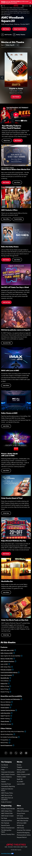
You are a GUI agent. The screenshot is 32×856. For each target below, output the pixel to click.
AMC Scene (20, 828)
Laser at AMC (21, 784)
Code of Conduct (6, 802)
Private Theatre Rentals (8, 808)
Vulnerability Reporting (8, 786)
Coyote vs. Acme (16, 88)
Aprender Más (7, 343)
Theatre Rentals (5, 721)
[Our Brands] (16, 845)
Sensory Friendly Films (7, 658)
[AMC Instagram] (11, 753)
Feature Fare (4, 683)
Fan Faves (4, 818)
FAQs (2, 769)
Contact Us (4, 767)
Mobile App (20, 825)
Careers (3, 781)
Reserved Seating (5, 704)
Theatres (19, 767)
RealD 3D (19, 779)
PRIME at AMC (21, 777)
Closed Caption (5, 707)
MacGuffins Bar (5, 678)
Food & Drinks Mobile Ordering (9, 672)
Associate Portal (6, 784)
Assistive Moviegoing (23, 832)
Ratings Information (23, 769)
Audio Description (5, 713)
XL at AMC (20, 781)
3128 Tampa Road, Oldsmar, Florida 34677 (15, 24)
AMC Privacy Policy (7, 793)
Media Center (5, 779)
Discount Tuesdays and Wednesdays (10, 699)
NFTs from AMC (21, 823)
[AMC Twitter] (16, 753)
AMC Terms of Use (6, 795)
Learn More (17, 182)
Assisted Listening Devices (8, 710)
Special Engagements (6, 745)
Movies (19, 765)
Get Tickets (6, 29)
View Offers (6, 219)
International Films (6, 820)
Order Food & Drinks (19, 29)
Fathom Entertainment (8, 828)
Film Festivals (5, 823)
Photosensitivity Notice (24, 835)
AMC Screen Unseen (7, 816)
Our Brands (4, 765)
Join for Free (6, 302)
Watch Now (7, 140)
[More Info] (18, 90)
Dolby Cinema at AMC (7, 653)
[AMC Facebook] (6, 753)
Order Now (6, 513)
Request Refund (22, 837)
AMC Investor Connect (8, 774)
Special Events (5, 825)
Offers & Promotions (23, 811)
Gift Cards (20, 816)
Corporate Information (7, 772)
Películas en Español (6, 669)
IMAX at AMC (21, 772)
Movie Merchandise (23, 818)
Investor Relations (6, 777)
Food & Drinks (18, 219)
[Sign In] (30, 6)
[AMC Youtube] (26, 753)
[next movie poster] (30, 77)
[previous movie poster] (2, 77)
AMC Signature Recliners (7, 661)
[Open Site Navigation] (1, 6)
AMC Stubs (20, 808)
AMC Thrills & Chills (7, 813)
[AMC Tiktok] (21, 753)
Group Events (21, 813)
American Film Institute (24, 830)
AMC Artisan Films (6, 811)
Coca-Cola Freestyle (6, 675)
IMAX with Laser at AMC (7, 650)
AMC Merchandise (22, 820)
